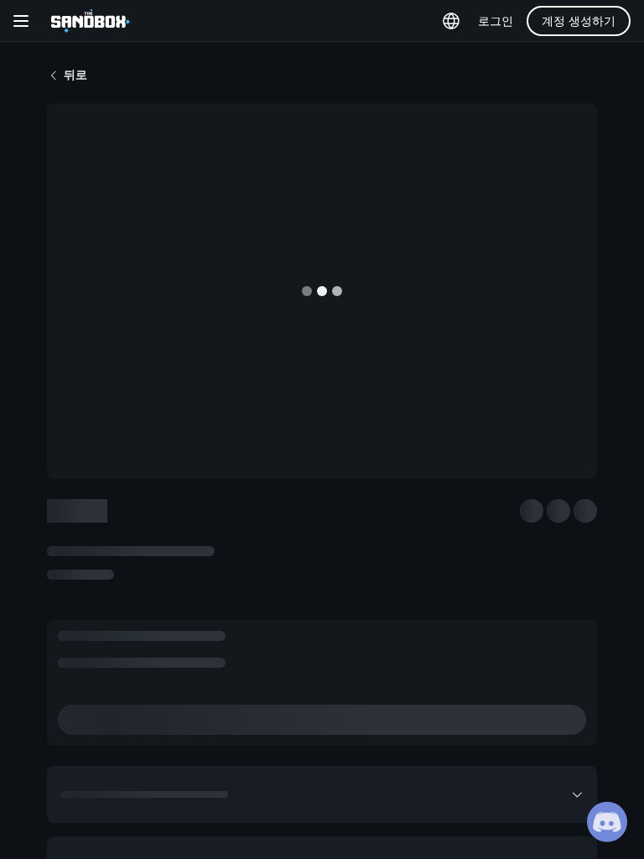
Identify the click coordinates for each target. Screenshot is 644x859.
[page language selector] (451, 21)
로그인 (495, 21)
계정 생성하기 (578, 21)
